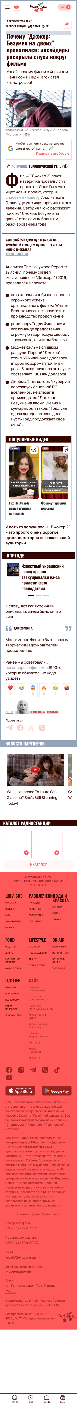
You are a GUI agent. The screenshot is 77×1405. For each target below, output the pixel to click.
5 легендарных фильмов (27, 665)
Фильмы (53, 712)
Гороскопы (36, 915)
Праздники (35, 921)
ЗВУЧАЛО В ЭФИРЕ (58, 961)
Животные (35, 908)
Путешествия (37, 965)
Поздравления (38, 952)
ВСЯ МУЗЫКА (59, 946)
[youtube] (9, 1077)
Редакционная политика (38, 1026)
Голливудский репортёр (49, 166)
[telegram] (9, 728)
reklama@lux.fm (18, 1271)
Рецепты (10, 946)
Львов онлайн (13, 1015)
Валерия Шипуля (16, 26)
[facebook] (20, 728)
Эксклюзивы (13, 921)
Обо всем (34, 946)
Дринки (9, 952)
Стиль (56, 913)
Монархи (10, 902)
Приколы (34, 902)
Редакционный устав (38, 1016)
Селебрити (11, 908)
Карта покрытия (11, 1007)
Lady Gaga (38, 712)
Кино (9, 712)
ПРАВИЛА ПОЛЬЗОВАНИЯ (37, 989)
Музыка (10, 927)
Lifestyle (37, 940)
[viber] (42, 728)
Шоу (7, 915)
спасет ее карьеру (22, 197)
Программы (12, 993)
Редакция (35, 1058)
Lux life (12, 980)
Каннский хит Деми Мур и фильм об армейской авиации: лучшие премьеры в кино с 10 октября (35, 245)
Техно (32, 959)
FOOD (10, 940)
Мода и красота (60, 898)
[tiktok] (57, 1070)
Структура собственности (38, 998)
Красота (57, 906)
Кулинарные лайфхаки (12, 961)
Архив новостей (35, 1050)
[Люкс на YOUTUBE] (16, 7)
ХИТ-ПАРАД (58, 968)
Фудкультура (13, 968)
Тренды (56, 919)
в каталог (38, 865)
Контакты (35, 1042)
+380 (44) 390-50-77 (21, 1242)
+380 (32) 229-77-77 (21, 1228)
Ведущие (10, 987)
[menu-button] (7, 7)
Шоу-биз (13, 896)
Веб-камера (12, 999)
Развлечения (38, 896)
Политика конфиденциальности (38, 1007)
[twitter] (31, 728)
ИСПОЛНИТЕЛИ (60, 952)
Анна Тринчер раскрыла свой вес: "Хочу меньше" (43, 569)
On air (58, 940)
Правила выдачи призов (38, 1035)
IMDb (26, 135)
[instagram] (21, 1070)
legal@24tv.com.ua (20, 1257)
